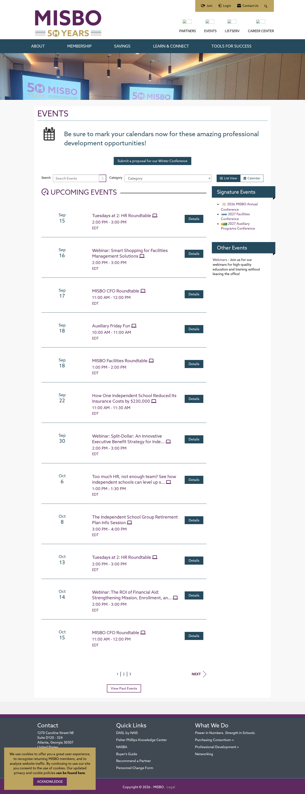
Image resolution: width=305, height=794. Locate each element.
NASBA (121, 747)
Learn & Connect (171, 46)
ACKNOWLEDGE (50, 781)
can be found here (70, 773)
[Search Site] (266, 5)
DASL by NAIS (127, 733)
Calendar (253, 178)
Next (196, 674)
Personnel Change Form (134, 768)
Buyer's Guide (126, 754)
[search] (102, 178)
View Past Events (124, 688)
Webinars (220, 260)
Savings (122, 46)
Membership (79, 46)
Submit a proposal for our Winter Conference (152, 161)
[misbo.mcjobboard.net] (261, 24)
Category (115, 178)
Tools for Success (231, 46)
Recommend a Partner (133, 761)
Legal (171, 787)
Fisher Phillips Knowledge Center (141, 740)
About (38, 46)
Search (46, 178)
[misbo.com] (188, 24)
